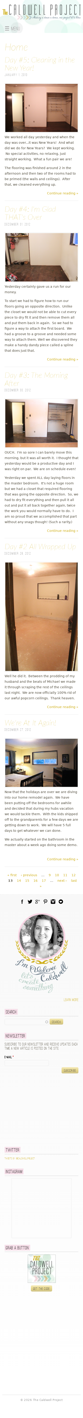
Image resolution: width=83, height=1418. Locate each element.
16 (35, 880)
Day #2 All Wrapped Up (40, 547)
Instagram (53, 901)
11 (65, 875)
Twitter (30, 901)
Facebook (22, 901)
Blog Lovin (61, 901)
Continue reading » (62, 193)
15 (27, 880)
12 (73, 875)
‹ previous (29, 875)
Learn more (71, 1000)
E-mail (9, 1057)
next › (62, 880)
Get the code (41, 1289)
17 (44, 880)
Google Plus (37, 901)
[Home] (41, 18)
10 (57, 875)
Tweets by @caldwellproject (20, 1158)
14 (19, 880)
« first (12, 875)
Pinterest (45, 901)
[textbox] (27, 1022)
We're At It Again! (30, 723)
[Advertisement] (33, 1110)
